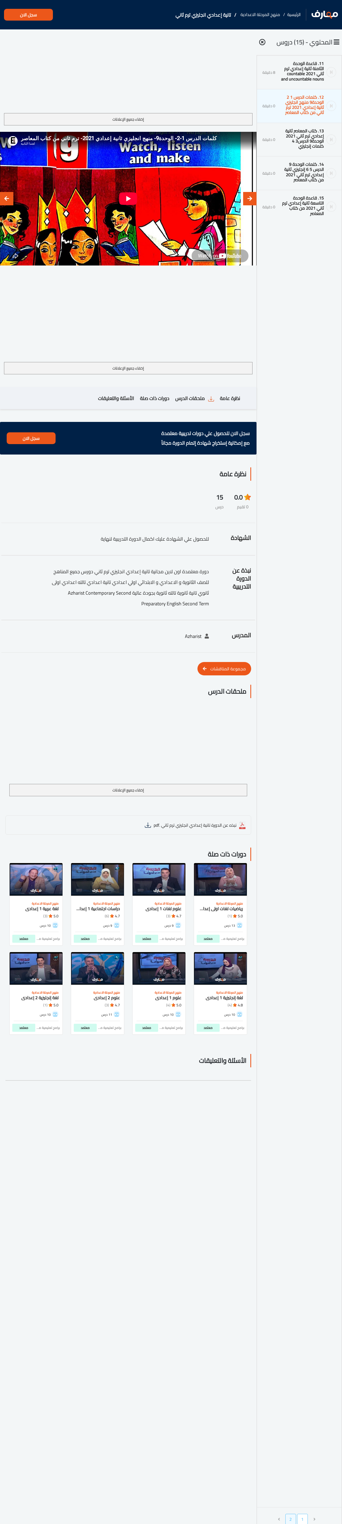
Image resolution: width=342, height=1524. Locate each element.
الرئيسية (294, 14)
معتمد (208, 939)
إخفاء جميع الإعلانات (128, 119)
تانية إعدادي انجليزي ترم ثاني (203, 14)
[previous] (249, 198)
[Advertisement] (128, 73)
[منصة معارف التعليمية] (325, 15)
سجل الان (28, 15)
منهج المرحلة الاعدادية (260, 14)
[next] (6, 198)
